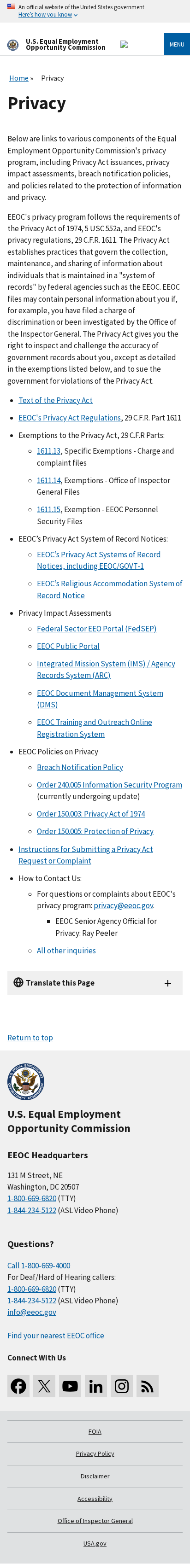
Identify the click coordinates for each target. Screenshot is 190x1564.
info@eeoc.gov (31, 1312)
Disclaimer (95, 1476)
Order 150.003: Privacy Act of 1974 (91, 814)
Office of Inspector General (95, 1521)
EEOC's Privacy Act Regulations (69, 418)
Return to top (30, 1038)
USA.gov (95, 1543)
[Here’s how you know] (95, 11)
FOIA (95, 1431)
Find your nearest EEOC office (55, 1336)
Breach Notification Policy (80, 767)
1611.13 (48, 451)
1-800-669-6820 (31, 1198)
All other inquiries (66, 950)
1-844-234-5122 (31, 1210)
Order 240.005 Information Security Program (109, 785)
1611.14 (48, 480)
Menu (177, 44)
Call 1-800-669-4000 (38, 1266)
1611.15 (48, 509)
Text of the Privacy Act (55, 400)
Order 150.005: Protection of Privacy (95, 831)
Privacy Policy (95, 1453)
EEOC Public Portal (68, 646)
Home (19, 77)
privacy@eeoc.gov (123, 905)
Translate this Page (60, 983)
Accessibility (95, 1498)
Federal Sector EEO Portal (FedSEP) (97, 629)
